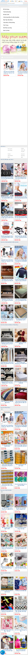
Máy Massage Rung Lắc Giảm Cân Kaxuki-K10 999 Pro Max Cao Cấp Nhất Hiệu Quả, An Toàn (7, 237)
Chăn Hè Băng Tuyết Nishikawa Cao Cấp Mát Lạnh (21, 363)
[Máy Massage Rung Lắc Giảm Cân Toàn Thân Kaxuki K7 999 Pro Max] (21, 215)
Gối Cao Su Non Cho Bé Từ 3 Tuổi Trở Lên (7, 591)
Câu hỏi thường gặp (23, 155)
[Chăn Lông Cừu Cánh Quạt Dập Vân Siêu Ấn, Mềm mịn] (21, 400)
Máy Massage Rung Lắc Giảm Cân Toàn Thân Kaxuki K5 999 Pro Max (7, 178)
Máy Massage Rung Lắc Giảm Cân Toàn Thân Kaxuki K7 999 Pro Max (21, 217)
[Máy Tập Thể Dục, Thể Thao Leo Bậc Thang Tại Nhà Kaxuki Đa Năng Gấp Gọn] (7, 215)
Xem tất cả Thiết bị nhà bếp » (6, 490)
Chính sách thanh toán (10, 155)
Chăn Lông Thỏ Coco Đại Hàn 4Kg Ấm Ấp (7, 402)
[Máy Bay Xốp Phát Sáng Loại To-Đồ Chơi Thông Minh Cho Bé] (7, 609)
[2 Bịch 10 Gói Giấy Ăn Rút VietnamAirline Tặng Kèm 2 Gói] (7, 463)
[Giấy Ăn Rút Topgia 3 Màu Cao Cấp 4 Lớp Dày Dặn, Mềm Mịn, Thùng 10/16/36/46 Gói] (21, 443)
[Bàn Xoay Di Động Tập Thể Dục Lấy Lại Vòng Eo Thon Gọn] (21, 176)
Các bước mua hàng (10, 149)
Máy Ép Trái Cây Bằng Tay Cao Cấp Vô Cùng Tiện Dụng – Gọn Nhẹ (7, 567)
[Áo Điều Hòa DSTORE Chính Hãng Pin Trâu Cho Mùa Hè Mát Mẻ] (21, 278)
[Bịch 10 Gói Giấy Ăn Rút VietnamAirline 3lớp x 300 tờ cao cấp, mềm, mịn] (7, 483)
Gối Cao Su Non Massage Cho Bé (21, 630)
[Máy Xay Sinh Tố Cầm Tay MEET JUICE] (7, 526)
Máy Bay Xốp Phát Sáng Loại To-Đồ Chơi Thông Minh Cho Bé (7, 611)
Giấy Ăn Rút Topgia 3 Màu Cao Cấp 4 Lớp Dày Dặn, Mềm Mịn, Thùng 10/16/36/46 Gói (21, 445)
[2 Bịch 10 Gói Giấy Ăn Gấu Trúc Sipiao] (21, 463)
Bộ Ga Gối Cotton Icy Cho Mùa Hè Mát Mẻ (21, 382)
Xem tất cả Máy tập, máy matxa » (7, 159)
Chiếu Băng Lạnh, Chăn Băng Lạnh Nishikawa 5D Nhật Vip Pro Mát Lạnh (7, 319)
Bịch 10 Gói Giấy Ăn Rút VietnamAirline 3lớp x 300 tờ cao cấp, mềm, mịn (7, 485)
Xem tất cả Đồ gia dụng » (5, 407)
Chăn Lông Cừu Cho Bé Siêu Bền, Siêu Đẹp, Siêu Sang (21, 611)
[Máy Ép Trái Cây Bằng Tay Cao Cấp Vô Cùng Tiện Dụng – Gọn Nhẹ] (7, 565)
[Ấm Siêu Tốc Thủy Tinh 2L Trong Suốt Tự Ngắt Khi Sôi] (7, 506)
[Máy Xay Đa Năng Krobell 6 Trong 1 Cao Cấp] (21, 526)
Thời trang (5, 25)
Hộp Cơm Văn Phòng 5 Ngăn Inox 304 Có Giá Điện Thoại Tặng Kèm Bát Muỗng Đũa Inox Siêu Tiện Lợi (21, 548)
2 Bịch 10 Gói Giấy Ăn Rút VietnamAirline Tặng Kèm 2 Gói (7, 465)
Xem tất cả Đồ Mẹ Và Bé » (6, 572)
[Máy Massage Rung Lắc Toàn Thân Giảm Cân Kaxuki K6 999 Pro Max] (21, 195)
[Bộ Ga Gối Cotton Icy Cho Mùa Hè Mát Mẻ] (21, 380)
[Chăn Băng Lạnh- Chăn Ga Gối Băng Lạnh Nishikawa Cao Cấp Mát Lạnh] (7, 361)
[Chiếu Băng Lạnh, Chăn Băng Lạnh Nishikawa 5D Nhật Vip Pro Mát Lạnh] (7, 317)
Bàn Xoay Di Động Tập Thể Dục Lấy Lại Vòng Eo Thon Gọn (20, 178)
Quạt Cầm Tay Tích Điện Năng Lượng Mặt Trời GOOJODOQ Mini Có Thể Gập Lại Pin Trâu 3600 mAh (8, 72)
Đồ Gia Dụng (6, 9)
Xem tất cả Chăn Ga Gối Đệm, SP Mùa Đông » (9, 324)
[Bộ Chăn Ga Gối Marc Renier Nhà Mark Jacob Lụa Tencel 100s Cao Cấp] (7, 341)
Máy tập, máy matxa (8, 19)
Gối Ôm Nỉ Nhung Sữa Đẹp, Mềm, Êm (20, 343)
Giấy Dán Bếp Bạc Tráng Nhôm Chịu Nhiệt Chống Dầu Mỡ (21, 567)
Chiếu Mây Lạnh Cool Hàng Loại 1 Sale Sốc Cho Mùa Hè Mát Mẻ (7, 280)
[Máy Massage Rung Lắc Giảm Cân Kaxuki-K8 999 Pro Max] (7, 195)
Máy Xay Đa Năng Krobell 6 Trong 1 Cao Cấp (20, 528)
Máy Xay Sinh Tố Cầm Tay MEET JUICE (7, 528)
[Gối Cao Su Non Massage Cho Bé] (21, 628)
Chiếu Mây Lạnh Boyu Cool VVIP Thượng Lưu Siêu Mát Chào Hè (7, 300)
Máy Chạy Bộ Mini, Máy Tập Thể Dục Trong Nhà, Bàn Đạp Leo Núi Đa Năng (21, 237)
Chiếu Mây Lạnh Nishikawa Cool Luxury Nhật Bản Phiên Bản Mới (21, 300)
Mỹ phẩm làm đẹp (7, 27)
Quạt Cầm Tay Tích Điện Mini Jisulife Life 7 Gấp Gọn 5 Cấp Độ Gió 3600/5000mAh (7, 260)
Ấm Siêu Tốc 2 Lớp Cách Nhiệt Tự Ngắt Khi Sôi (21, 509)
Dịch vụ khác (6, 30)
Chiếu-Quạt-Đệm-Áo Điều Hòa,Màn (11, 17)
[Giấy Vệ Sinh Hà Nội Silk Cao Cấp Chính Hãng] (21, 483)
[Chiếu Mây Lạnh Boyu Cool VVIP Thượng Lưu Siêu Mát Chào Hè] (7, 298)
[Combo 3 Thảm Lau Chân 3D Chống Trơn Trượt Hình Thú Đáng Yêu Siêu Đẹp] (7, 546)
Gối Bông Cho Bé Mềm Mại (20, 590)
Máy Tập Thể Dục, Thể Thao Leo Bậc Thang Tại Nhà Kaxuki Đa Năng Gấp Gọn (7, 217)
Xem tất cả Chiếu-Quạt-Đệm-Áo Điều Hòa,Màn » (10, 242)
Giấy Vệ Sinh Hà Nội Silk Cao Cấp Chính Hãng (21, 485)
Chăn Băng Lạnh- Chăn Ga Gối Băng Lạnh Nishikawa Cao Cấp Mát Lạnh (7, 363)
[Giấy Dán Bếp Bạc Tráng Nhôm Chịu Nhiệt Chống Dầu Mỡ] (21, 565)
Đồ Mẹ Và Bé (6, 14)
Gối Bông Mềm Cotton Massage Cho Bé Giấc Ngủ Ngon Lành (7, 650)
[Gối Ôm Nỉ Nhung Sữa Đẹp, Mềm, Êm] (21, 341)
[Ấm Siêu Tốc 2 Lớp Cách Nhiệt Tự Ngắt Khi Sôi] (21, 506)
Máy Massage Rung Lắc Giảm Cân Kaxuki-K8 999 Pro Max (7, 197)
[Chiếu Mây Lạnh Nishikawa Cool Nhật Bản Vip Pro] (21, 317)
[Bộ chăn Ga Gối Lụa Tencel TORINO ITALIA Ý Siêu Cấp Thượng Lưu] (7, 380)
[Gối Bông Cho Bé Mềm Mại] (21, 589)
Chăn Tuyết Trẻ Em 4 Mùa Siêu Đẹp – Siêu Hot (7, 630)
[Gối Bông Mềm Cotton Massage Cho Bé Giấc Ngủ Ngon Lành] (7, 648)
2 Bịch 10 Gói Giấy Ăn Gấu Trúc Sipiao (20, 465)
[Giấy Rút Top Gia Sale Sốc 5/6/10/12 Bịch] (7, 443)
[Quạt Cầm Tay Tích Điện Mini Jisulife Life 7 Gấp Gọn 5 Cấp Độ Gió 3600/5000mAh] (7, 258)
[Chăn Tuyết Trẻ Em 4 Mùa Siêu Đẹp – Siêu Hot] (7, 628)
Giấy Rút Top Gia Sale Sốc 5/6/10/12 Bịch (7, 445)
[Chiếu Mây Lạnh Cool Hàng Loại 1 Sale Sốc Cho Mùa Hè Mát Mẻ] (7, 278)
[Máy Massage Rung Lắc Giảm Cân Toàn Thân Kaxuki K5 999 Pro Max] (7, 176)
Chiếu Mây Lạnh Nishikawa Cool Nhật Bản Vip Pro (20, 319)
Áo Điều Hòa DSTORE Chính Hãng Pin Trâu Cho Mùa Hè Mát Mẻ (21, 280)
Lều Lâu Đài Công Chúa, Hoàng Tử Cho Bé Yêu (21, 650)
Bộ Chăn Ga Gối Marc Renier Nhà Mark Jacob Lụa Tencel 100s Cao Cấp (7, 343)
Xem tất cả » (3, 146)
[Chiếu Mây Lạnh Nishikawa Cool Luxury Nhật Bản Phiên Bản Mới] (21, 298)
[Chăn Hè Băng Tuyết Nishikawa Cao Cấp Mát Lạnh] (21, 361)
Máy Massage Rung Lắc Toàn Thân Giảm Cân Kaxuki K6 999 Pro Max (21, 197)
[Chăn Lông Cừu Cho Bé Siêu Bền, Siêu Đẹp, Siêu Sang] (21, 609)
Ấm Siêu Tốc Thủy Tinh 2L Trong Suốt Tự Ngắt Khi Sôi (7, 509)
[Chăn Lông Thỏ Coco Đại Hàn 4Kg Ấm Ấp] (7, 400)
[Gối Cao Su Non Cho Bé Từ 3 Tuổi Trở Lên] (7, 589)
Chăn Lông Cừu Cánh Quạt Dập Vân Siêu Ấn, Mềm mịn (20, 402)
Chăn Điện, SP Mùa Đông (9, 22)
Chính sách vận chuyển (23, 150)
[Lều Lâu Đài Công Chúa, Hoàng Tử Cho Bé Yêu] (21, 648)
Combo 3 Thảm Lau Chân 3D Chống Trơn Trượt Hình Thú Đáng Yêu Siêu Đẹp (7, 548)
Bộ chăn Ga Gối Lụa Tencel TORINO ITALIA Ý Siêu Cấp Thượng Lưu (7, 382)
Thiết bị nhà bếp (7, 11)
